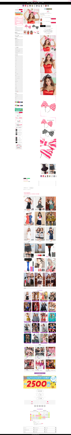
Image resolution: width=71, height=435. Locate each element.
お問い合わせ (20, 112)
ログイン (21, 9)
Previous (24, 19)
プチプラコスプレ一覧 (17, 33)
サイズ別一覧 (16, 36)
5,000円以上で (32, 403)
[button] (40, 169)
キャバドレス (16, 94)
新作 (15, 22)
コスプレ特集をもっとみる (39, 373)
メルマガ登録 (39, 398)
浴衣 (15, 97)
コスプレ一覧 (16, 17)
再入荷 (16, 24)
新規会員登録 (16, 9)
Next (38, 19)
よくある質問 (16, 112)
